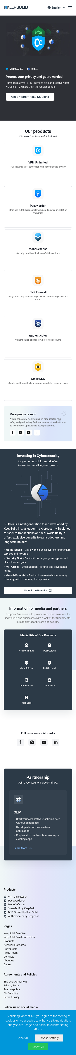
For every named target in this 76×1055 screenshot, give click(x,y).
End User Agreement (15, 981)
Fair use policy (12, 989)
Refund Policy (11, 997)
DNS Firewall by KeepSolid (23, 912)
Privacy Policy (12, 985)
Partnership (10, 948)
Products (9, 941)
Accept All (38, 1047)
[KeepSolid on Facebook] (12, 432)
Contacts (9, 956)
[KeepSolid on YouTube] (29, 432)
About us (9, 960)
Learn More (20, 848)
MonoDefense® (17, 904)
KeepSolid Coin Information (19, 937)
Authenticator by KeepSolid (23, 916)
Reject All (23, 1038)
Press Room (11, 952)
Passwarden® (16, 900)
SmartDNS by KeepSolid (21, 908)
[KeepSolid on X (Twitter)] (21, 432)
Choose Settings (49, 1038)
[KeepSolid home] (16, 8)
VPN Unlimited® (17, 896)
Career (7, 964)
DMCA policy (11, 993)
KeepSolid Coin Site (14, 933)
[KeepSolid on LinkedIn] (37, 432)
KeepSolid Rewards (15, 944)
